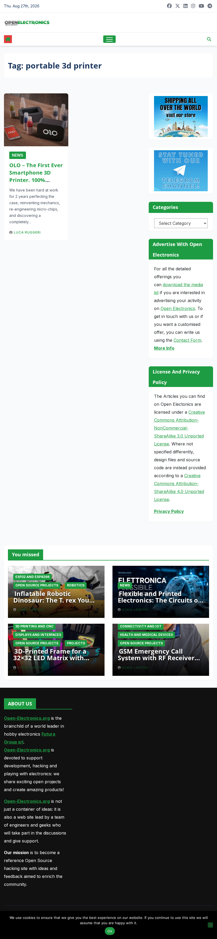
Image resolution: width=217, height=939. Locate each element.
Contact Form (187, 340)
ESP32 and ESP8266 (32, 577)
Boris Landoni (30, 610)
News (17, 155)
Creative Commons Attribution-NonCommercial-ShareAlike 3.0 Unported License (179, 427)
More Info (164, 348)
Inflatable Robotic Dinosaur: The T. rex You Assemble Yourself (51, 600)
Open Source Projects (36, 585)
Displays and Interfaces (38, 635)
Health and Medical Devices (146, 635)
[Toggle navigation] (109, 39)
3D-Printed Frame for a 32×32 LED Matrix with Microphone (50, 658)
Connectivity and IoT (140, 626)
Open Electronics (178, 308)
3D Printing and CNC (34, 626)
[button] (209, 39)
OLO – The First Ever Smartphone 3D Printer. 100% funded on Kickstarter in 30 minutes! (36, 184)
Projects (76, 643)
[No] (210, 925)
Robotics (75, 585)
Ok (109, 931)
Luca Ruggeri (27, 232)
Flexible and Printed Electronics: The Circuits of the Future (159, 600)
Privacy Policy (169, 511)
